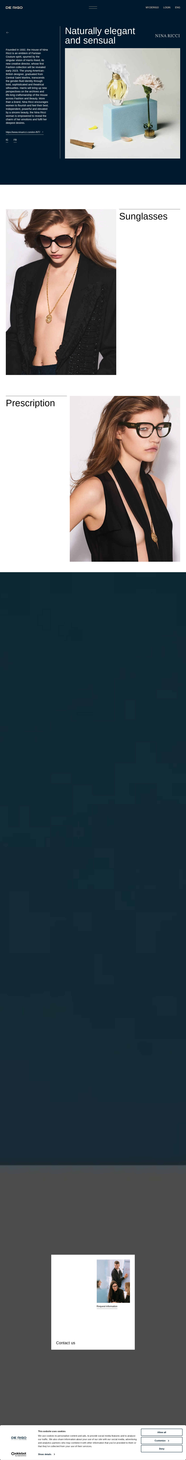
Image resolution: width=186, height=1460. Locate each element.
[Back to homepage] (14, 7)
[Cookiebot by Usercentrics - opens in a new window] (19, 1454)
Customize (160, 1440)
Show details (44, 1454)
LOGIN (166, 7)
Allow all (161, 1432)
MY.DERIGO (152, 7)
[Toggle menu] (93, 7)
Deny (161, 1448)
